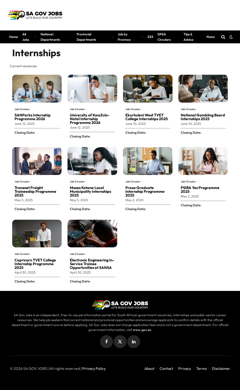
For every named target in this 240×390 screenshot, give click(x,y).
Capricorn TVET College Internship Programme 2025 (35, 264)
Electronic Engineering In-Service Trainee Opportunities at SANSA (92, 264)
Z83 (150, 37)
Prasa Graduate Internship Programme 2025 (145, 191)
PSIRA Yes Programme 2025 (200, 189)
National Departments (50, 36)
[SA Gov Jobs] (34, 15)
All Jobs (25, 36)
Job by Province (124, 36)
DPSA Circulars (164, 36)
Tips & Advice (189, 36)
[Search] (223, 37)
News (210, 37)
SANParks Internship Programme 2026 (33, 117)
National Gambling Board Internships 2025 (203, 117)
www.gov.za (142, 330)
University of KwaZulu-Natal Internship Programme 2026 (89, 119)
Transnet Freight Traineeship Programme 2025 (35, 191)
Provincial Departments (86, 36)
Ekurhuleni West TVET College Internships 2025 (146, 117)
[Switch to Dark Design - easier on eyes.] (230, 37)
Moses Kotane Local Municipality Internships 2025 (90, 191)
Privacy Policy (94, 368)
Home (13, 37)
